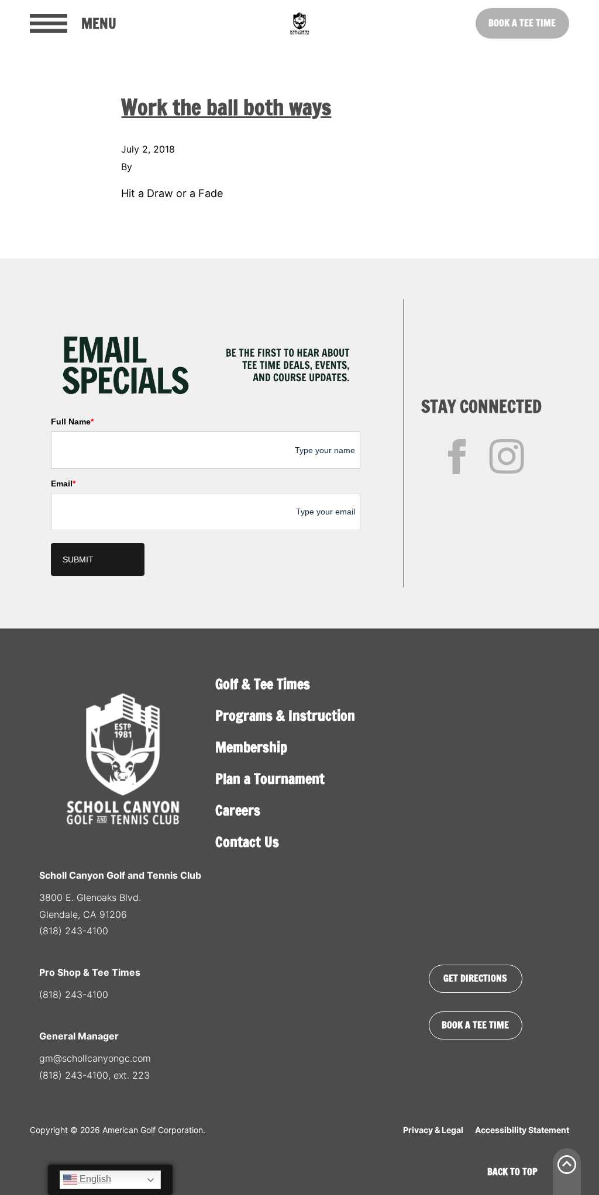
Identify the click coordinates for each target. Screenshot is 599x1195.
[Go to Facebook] (456, 456)
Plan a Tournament (270, 779)
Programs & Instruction (285, 715)
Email (63, 483)
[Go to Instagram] (506, 456)
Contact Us (247, 842)
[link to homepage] (299, 23)
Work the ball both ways (226, 107)
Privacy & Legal (433, 1130)
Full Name (72, 421)
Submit (78, 559)
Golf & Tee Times (262, 684)
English (94, 1179)
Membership (251, 747)
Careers (237, 810)
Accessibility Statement (522, 1130)
